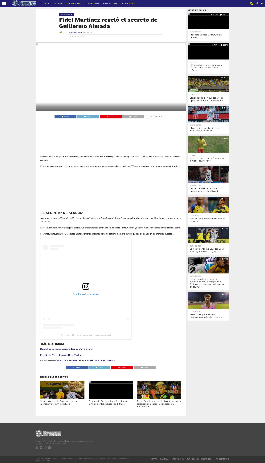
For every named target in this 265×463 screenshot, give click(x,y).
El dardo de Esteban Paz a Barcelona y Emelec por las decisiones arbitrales (108, 402)
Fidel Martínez (87, 360)
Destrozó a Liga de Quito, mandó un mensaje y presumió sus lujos (58, 402)
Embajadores (110, 3)
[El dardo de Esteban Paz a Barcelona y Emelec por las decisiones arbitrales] (111, 382)
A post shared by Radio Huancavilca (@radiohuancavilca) (86, 335)
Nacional (57, 3)
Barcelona (62, 360)
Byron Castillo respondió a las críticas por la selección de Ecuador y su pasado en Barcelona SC (159, 404)
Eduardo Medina (78, 32)
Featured (73, 360)
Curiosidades (92, 3)
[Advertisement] (111, 142)
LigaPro (45, 3)
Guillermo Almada (105, 360)
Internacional (73, 3)
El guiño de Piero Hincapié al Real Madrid (61, 355)
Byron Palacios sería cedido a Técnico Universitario (66, 348)
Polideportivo (128, 3)
